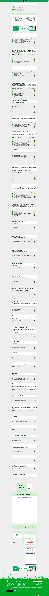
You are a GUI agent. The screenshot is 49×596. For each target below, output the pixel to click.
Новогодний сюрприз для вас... (17, 74)
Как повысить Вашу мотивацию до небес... (19, 95)
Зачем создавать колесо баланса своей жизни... (19, 93)
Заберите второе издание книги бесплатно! (19, 75)
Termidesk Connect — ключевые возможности (19, 42)
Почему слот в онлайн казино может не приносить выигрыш (17, 17)
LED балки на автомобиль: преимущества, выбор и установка (21, 43)
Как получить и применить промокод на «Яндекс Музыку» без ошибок (22, 41)
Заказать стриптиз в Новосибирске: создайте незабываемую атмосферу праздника (30, 17)
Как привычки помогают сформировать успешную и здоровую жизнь (22, 59)
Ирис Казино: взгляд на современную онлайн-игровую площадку (30, 21)
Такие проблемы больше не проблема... (18, 73)
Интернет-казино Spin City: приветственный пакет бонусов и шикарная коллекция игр (17, 20)
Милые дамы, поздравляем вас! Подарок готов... (19, 76)
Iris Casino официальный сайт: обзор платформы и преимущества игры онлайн (30, 19)
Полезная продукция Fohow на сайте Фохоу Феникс (20, 40)
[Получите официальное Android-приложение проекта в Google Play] (24, 1)
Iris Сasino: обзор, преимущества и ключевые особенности (30, 20)
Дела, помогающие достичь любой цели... (18, 62)
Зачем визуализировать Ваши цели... (18, 94)
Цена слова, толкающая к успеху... (18, 91)
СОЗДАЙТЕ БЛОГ (21, 9)
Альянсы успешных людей (17, 60)
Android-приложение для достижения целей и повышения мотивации (21, 72)
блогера (32, 9)
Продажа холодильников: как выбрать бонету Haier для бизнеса (30, 16)
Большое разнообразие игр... (16, 21)
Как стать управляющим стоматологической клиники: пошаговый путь (30, 18)
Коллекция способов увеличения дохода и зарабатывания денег (21, 61)
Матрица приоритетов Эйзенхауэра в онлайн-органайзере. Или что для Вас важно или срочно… (17, 18)
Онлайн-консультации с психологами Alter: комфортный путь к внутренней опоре (22, 39)
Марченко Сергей (34, 54)
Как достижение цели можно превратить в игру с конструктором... (21, 92)
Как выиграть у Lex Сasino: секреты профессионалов (17, 16)
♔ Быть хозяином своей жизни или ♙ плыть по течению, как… (17, 19)
